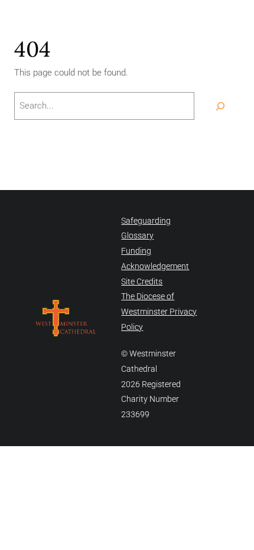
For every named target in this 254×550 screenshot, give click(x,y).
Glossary (137, 235)
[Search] (220, 106)
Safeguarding (146, 220)
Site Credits (141, 281)
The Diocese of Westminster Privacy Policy (159, 311)
